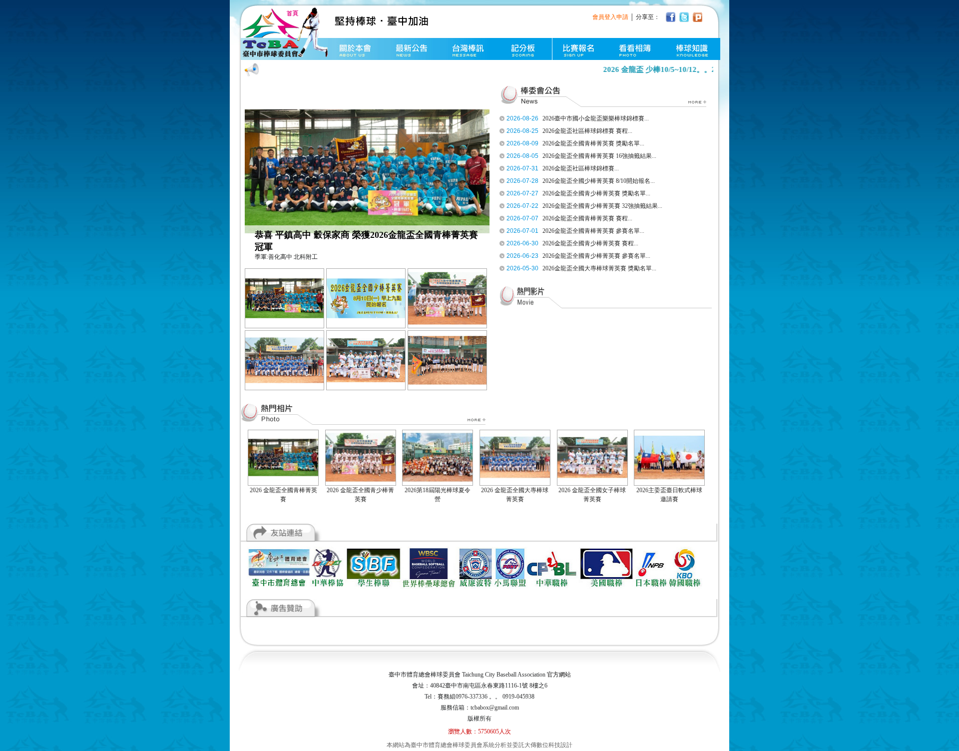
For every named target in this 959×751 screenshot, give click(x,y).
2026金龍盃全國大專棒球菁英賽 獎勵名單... (599, 268)
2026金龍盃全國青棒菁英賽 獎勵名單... (593, 143)
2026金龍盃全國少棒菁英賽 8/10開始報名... (598, 180)
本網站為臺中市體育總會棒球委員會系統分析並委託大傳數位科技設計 (479, 745)
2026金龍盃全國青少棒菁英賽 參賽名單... (596, 255)
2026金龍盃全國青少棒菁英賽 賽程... (590, 243)
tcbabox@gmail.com (495, 707)
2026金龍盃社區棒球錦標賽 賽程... (587, 130)
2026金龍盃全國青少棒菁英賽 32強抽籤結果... (602, 205)
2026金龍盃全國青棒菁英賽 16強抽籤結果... (599, 155)
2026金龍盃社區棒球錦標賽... (580, 168)
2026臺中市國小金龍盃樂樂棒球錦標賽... (595, 118)
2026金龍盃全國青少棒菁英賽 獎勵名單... (596, 193)
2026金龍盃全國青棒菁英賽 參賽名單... (593, 230)
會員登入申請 (610, 16)
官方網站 (559, 674)
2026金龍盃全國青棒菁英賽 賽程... (587, 218)
